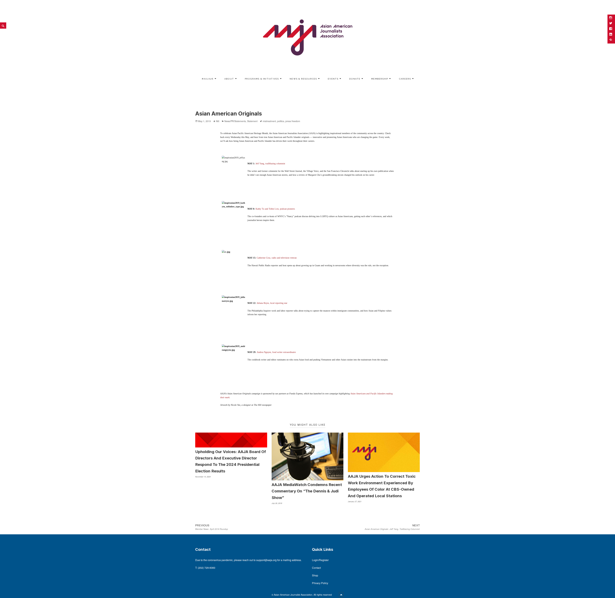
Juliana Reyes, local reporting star (272, 303)
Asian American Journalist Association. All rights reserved (303, 594)
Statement (252, 121)
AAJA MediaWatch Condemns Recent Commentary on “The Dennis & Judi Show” (307, 491)
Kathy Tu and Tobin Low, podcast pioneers (275, 209)
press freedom (292, 121)
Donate (354, 79)
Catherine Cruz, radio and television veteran (277, 258)
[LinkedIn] (611, 34)
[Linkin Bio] (611, 40)
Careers (405, 79)
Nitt (217, 121)
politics (280, 121)
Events (333, 79)
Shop (315, 575)
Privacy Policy (320, 583)
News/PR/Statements (235, 121)
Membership (379, 79)
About (229, 79)
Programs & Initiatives (262, 79)
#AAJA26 (207, 79)
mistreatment (269, 121)
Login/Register (320, 560)
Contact (316, 568)
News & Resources (303, 79)
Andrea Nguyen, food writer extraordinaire (276, 352)
